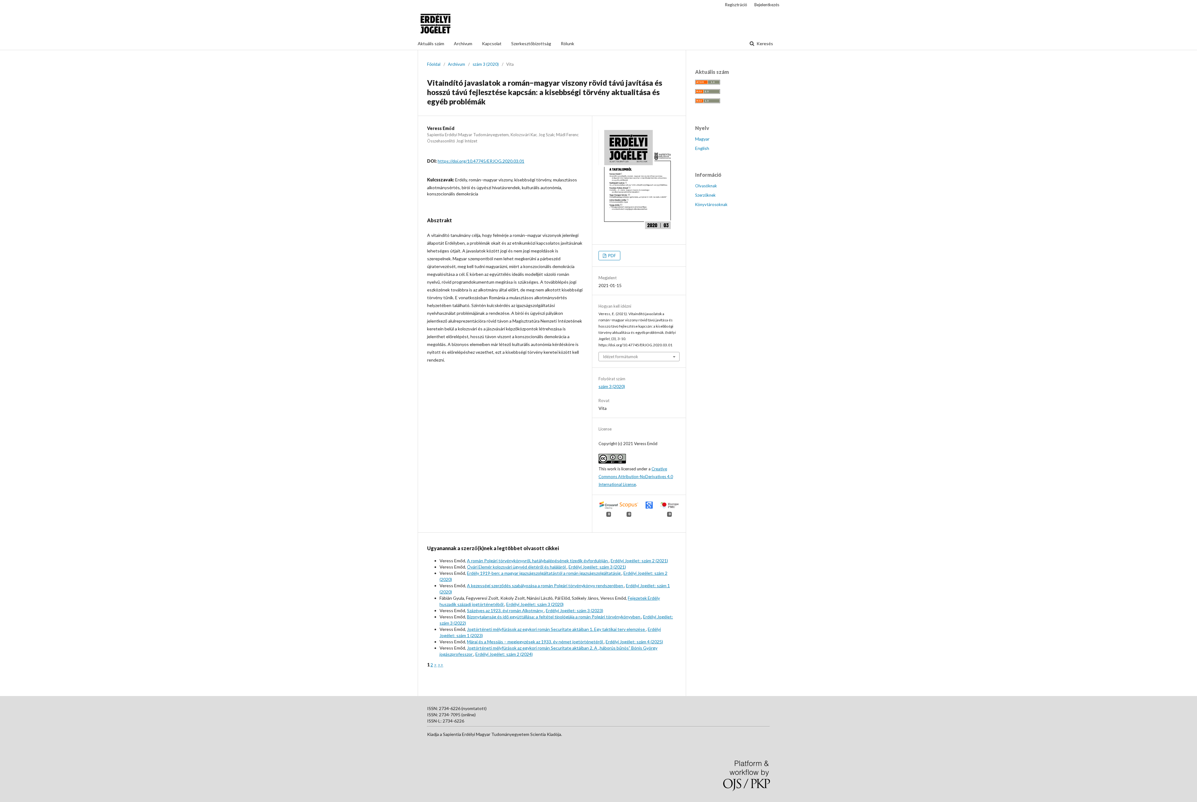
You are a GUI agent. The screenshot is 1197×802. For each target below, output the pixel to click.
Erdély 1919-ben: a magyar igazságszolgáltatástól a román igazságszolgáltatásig (544, 573)
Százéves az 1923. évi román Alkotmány (505, 610)
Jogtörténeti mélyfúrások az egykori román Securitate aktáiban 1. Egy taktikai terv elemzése (556, 629)
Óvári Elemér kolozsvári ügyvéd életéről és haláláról (517, 566)
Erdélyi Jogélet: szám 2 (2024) (504, 654)
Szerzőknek (705, 195)
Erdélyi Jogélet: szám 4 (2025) (634, 641)
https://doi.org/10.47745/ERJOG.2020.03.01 (481, 161)
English (702, 148)
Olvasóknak (706, 185)
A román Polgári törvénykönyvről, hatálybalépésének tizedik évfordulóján (538, 560)
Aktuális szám (431, 43)
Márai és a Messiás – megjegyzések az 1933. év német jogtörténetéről (535, 641)
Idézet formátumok (620, 356)
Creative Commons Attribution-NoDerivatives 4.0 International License (635, 476)
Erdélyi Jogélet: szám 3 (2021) (597, 566)
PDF (611, 255)
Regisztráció (736, 4)
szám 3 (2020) (486, 64)
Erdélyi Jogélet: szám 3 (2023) (574, 610)
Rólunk (567, 43)
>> (440, 664)
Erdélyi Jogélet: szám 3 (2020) (535, 604)
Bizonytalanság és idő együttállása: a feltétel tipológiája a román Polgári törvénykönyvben (554, 616)
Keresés (764, 43)
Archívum (463, 43)
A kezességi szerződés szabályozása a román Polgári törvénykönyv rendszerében (545, 585)
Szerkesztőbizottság (531, 43)
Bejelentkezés (766, 4)
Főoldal (433, 64)
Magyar (702, 139)
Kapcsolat (492, 43)
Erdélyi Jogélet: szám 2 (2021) (639, 560)
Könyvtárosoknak (711, 204)
